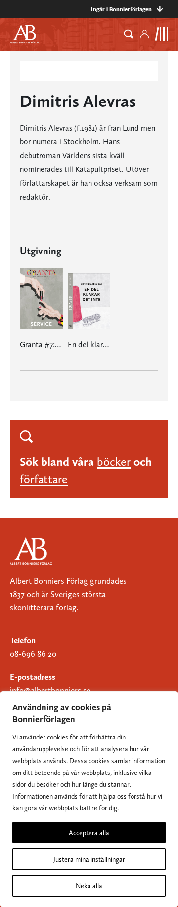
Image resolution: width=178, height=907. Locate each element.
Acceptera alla (89, 833)
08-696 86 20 (33, 654)
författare (44, 479)
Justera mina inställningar (89, 859)
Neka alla (89, 886)
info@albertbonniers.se (50, 690)
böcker (114, 461)
